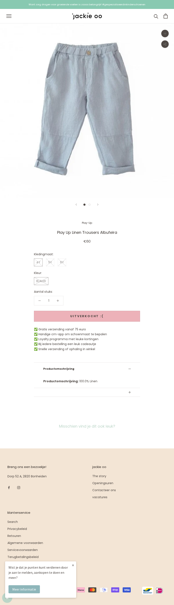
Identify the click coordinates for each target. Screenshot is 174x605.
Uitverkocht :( (87, 316)
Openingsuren (102, 483)
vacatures (99, 497)
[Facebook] (8, 487)
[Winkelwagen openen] (166, 16)
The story (99, 476)
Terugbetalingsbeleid (23, 557)
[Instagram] (18, 487)
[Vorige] (76, 204)
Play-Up (87, 223)
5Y (50, 262)
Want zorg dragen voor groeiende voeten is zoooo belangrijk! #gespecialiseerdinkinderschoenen (87, 4)
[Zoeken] (156, 16)
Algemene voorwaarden (25, 543)
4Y (38, 262)
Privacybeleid (17, 529)
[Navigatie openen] (8, 16)
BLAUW (41, 281)
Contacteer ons (104, 490)
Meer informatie (24, 589)
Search (12, 522)
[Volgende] (97, 204)
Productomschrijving (58, 369)
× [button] (73, 565)
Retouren (14, 536)
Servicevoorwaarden (22, 550)
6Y (62, 262)
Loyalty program (19, 564)
